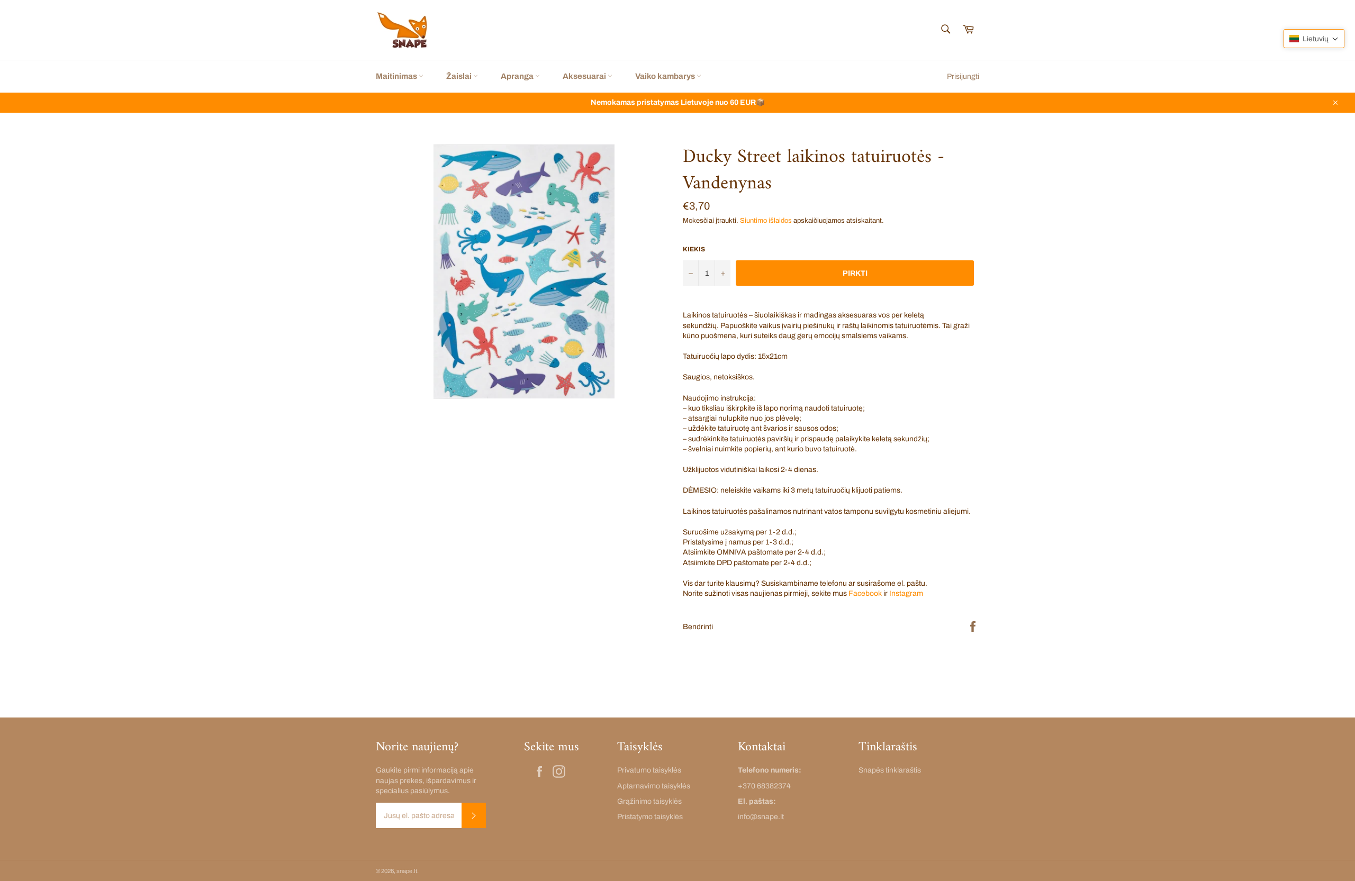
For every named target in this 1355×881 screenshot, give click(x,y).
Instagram (906, 593)
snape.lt (406, 871)
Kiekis (694, 249)
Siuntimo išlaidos (766, 220)
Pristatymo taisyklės (650, 817)
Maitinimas (397, 76)
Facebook (865, 593)
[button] (1314, 39)
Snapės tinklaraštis (890, 770)
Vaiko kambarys (666, 76)
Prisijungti (963, 76)
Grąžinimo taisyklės (649, 801)
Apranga (518, 76)
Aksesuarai (585, 76)
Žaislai (459, 76)
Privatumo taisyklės (649, 770)
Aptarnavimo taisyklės (653, 786)
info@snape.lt (761, 817)
